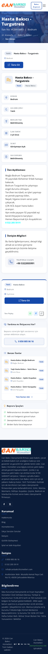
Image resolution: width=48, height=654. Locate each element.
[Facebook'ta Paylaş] (36, 313)
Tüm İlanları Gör (23, 397)
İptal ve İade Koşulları (11, 545)
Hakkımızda (7, 517)
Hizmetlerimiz (8, 527)
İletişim (5, 536)
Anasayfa (8, 35)
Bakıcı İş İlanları (25, 35)
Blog (3, 522)
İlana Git (15, 64)
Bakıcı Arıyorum (36, 5)
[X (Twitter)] (10, 504)
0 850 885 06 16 (26, 341)
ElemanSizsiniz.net (38, 645)
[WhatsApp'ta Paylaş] (30, 313)
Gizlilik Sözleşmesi (10, 540)
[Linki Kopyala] (41, 313)
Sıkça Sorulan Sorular (11, 531)
